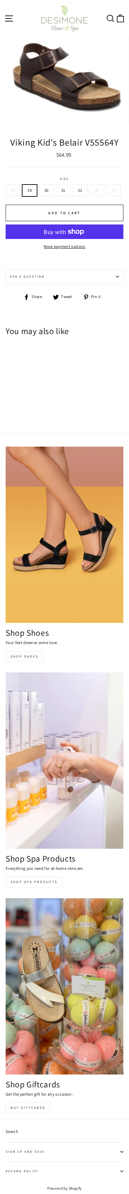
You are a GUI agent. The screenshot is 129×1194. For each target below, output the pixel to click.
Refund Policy (22, 1171)
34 (113, 190)
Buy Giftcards (28, 1108)
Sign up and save (25, 1151)
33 (97, 190)
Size (64, 179)
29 (29, 190)
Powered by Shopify (64, 1188)
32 (80, 190)
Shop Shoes (24, 656)
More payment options (64, 246)
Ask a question (27, 276)
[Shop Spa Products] (64, 760)
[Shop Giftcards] (64, 986)
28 (13, 190)
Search (12, 1131)
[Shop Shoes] (64, 535)
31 (63, 190)
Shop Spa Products (34, 882)
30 (46, 190)
